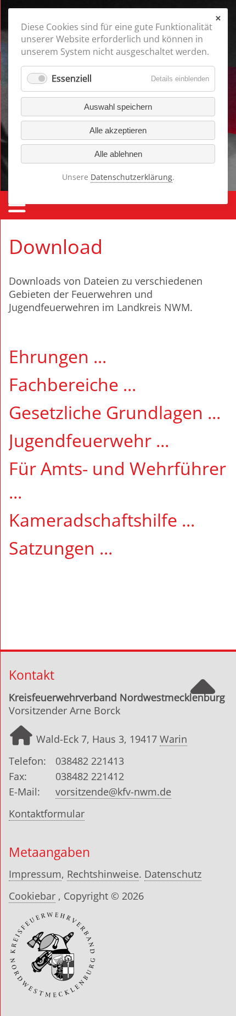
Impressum (35, 873)
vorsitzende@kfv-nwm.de (113, 791)
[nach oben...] (202, 696)
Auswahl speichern (118, 106)
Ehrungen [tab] (51, 356)
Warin (173, 739)
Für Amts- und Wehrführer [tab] (117, 468)
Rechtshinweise (103, 873)
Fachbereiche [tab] (66, 384)
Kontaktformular (47, 813)
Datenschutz (172, 873)
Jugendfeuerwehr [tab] (82, 440)
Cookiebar (32, 895)
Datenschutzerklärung (131, 177)
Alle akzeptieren (118, 130)
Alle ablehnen (118, 154)
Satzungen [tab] (54, 548)
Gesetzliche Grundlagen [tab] (108, 412)
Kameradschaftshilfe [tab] (95, 520)
